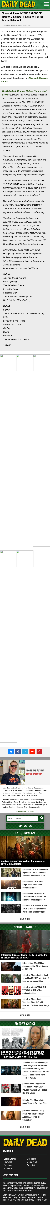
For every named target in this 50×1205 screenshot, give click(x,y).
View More (25, 918)
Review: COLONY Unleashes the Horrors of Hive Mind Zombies (23, 863)
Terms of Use (41, 1200)
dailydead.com (30, 1195)
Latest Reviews (25, 833)
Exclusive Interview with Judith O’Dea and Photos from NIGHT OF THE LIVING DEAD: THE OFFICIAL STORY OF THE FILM (22, 1054)
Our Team (31, 1159)
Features (8, 1162)
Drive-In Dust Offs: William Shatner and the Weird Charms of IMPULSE (35, 966)
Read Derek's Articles (25, 811)
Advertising (32, 1165)
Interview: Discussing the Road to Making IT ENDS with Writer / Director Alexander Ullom (35, 978)
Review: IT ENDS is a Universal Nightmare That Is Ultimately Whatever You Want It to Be (35, 872)
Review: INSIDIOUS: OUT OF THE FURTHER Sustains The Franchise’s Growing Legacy (34, 896)
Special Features (25, 926)
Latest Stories (10, 1159)
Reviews (8, 1165)
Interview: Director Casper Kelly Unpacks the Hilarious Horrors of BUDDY (24, 956)
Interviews (8, 1168)
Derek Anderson (24, 25)
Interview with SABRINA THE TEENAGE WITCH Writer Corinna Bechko (34, 990)
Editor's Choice (25, 1023)
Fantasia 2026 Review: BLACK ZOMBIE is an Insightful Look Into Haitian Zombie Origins (34, 908)
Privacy (30, 1200)
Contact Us (32, 1162)
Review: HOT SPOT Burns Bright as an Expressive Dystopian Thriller (32, 884)
